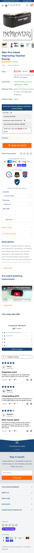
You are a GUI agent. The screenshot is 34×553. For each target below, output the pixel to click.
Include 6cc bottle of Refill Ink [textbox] (17, 120)
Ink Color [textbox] (17, 112)
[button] (6, 62)
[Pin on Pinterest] (24, 153)
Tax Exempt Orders (9, 234)
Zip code (6, 209)
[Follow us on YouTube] (13, 525)
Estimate (9, 220)
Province (6, 200)
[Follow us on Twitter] (6, 525)
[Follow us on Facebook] (3, 525)
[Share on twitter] (31, 380)
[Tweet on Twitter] (28, 153)
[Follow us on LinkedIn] (16, 525)
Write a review (17, 349)
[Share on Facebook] (21, 153)
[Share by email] (31, 153)
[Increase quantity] (21, 138)
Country (6, 192)
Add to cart (18, 145)
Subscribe (17, 478)
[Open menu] (2, 5)
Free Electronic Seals (17, 446)
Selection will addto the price (15, 130)
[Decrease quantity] (12, 138)
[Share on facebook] (27, 380)
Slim (3, 65)
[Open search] (27, 5)
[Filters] (4, 357)
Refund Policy (7, 227)
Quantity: (5, 138)
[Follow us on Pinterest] (9, 525)
